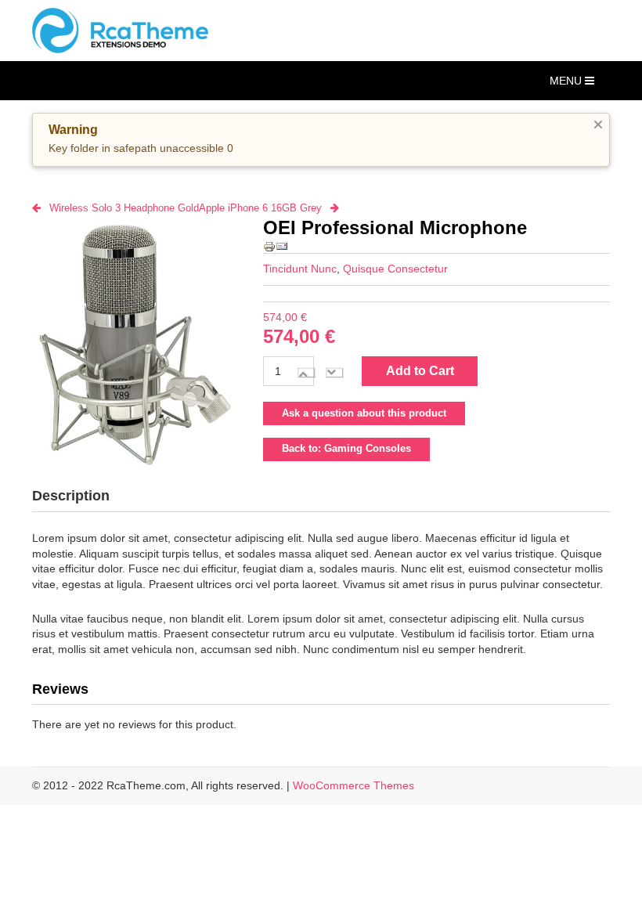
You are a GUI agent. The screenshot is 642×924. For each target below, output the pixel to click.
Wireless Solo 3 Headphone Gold (124, 208)
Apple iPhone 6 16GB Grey (260, 208)
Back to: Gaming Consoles (346, 448)
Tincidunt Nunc (300, 268)
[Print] (269, 246)
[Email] (282, 246)
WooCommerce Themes (353, 785)
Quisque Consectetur (395, 268)
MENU (567, 80)
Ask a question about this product (364, 413)
